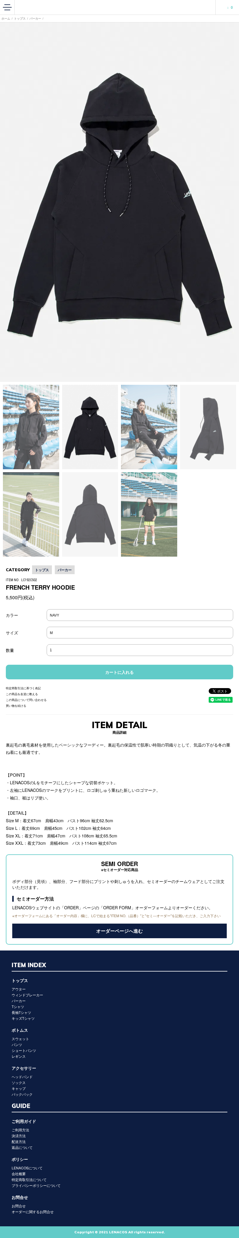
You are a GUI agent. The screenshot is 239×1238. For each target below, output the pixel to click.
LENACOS (119, 7)
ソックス (19, 1082)
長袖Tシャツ (21, 1012)
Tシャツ (18, 1006)
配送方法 (19, 1141)
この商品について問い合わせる (26, 700)
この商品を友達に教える (22, 694)
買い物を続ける (16, 706)
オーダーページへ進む (119, 930)
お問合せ (19, 1205)
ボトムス (20, 1030)
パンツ (17, 1044)
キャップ (19, 1088)
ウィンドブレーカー (27, 994)
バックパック (22, 1094)
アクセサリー (24, 1068)
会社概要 (19, 1173)
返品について (22, 1147)
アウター (19, 988)
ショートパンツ (24, 1050)
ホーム (5, 18)
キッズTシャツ (23, 1018)
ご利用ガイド (24, 1121)
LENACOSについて (27, 1167)
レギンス (19, 1056)
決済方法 (19, 1135)
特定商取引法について (29, 1179)
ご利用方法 (20, 1129)
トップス (20, 18)
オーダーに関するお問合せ (33, 1211)
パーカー (35, 18)
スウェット (20, 1038)
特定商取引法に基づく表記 (23, 688)
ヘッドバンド (22, 1076)
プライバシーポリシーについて (36, 1185)
